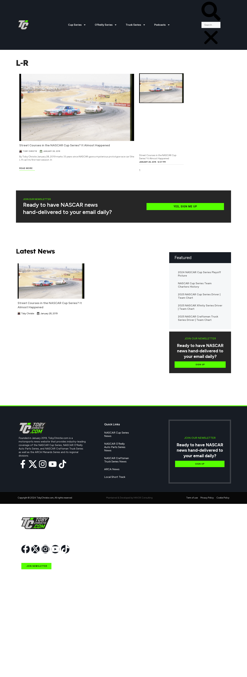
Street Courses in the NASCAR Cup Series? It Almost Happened (64, 145)
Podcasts (160, 24)
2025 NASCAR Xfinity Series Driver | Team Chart (200, 307)
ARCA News (111, 469)
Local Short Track (114, 477)
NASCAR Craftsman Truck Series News (116, 460)
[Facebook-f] (23, 464)
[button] (210, 12)
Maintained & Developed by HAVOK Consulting (129, 497)
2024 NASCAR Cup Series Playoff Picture (199, 274)
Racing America (30, 636)
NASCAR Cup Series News (116, 434)
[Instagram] (42, 464)
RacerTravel (28, 660)
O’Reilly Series (104, 24)
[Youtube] (52, 464)
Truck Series (133, 24)
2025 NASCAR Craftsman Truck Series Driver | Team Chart (198, 318)
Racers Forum (29, 667)
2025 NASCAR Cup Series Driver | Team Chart (199, 296)
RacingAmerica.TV (32, 644)
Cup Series (75, 24)
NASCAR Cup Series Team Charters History (195, 285)
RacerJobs (27, 652)
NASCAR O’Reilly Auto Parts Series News (114, 447)
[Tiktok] (62, 464)
